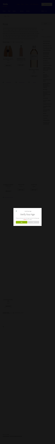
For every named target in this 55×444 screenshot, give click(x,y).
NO (33, 222)
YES (21, 222)
